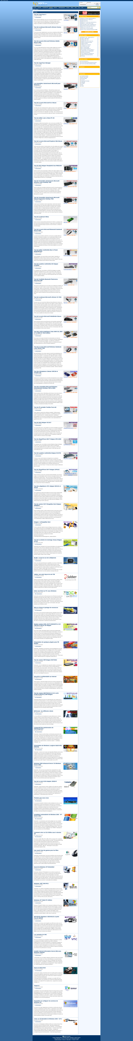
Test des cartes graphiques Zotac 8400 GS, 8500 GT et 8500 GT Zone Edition (48, 332)
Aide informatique (84, 78)
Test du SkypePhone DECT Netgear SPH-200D (47, 439)
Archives (79, 1037)
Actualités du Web (89, 31)
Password (88, 2)
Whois (82, 84)
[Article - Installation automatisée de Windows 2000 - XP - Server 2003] (70, 821)
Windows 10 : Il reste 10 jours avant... (87, 23)
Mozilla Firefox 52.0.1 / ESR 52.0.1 (87, 19)
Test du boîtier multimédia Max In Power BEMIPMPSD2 (46, 250)
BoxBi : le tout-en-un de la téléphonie (45, 558)
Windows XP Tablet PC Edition (43, 900)
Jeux (79, 7)
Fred (36, 695)
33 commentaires (38, 679)
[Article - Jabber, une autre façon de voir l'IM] (70, 580)
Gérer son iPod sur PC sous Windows (45, 591)
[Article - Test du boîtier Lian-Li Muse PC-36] (70, 124)
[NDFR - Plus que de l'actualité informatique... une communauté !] (66, 4)
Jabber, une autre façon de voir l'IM (44, 574)
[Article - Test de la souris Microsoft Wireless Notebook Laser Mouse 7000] (70, 353)
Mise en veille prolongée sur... (86, 48)
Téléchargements (62, 7)
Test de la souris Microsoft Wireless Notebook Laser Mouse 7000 (47, 347)
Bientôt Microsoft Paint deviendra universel (88, 25)
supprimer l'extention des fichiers (86, 42)
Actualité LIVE (45, 7)
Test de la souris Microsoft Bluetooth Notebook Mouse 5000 (48, 230)
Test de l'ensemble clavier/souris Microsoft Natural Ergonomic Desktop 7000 (46, 198)
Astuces (55, 7)
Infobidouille (83, 82)
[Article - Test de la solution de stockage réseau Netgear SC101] (70, 546)
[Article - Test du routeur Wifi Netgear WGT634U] (70, 666)
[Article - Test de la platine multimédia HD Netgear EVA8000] (70, 270)
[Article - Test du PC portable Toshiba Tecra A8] (70, 413)
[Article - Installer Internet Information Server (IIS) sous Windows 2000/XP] (70, 957)
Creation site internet (58, 1039)
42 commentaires (38, 697)
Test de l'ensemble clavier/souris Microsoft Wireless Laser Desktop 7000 (46, 181)
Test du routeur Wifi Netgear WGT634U (45, 660)
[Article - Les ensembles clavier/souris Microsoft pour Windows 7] (70, 89)
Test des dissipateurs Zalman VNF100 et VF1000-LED (46, 372)
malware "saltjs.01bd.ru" (85, 38)
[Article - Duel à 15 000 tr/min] (70, 974)
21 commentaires (38, 713)
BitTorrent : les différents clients (43, 711)
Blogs (72, 7)
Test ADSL (83, 83)
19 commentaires (38, 800)
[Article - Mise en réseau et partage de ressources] (70, 614)
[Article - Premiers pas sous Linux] (70, 804)
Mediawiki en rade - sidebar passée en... (88, 37)
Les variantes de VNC (40, 934)
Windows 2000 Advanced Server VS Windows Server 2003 (47, 764)
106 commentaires (38, 593)
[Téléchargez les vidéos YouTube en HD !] (89, 14)
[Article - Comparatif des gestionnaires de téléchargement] (70, 734)
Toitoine (36, 677)
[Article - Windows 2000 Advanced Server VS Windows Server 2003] (70, 769)
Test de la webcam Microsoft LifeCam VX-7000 (47, 297)
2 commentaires (38, 351)
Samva (36, 232)
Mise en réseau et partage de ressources (46, 607)
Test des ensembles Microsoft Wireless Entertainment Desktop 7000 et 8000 (45, 387)
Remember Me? (83, 4)
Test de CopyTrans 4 (40, 14)
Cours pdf (82, 79)
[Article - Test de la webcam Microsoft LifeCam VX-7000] (70, 303)
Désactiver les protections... (86, 52)
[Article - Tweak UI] (70, 992)
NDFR (34, 9)
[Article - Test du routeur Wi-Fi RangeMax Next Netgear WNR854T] (70, 510)
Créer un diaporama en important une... (87, 53)
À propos (54, 1037)
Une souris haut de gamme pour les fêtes (46, 850)
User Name (81, 2)
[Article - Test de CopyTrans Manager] (70, 69)
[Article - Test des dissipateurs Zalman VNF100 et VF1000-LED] (70, 377)
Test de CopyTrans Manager (42, 63)
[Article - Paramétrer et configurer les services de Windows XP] (70, 1007)
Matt (36, 15)
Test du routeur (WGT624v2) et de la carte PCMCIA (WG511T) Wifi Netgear (46, 693)
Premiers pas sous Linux (41, 798)
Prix (82, 7)
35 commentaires (38, 836)
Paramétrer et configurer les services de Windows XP (46, 1001)
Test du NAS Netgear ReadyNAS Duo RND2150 (48, 165)
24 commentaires (38, 853)
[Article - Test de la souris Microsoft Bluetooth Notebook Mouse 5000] (70, 235)
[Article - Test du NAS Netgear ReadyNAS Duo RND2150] (70, 172)
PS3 (74, 1039)
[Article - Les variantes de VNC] (70, 941)
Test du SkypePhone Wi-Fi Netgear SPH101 (47, 469)
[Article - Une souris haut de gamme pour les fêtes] (70, 856)
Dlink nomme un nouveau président (87, 28)
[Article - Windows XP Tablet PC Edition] (70, 906)
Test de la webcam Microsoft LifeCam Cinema (47, 27)
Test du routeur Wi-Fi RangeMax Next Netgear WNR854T (47, 504)
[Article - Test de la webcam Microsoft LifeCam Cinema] (70, 33)
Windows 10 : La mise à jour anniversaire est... (89, 22)
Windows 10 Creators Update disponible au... (88, 18)
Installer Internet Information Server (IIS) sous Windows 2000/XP (47, 951)
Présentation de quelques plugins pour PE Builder (46, 642)
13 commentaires (38, 970)
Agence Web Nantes (84, 77)
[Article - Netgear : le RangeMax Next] (70, 528)
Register (97, 4)
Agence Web (68, 1039)
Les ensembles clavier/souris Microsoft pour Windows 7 (47, 84)
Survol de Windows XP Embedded (44, 867)
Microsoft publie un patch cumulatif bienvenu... (89, 24)
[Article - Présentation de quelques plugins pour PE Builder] (70, 648)
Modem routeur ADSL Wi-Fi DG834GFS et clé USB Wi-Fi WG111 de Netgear (47, 624)
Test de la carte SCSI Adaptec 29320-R (45, 781)
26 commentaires (38, 544)
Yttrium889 (37, 575)
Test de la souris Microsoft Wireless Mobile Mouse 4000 (47, 41)
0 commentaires (38, 17)
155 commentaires (38, 749)
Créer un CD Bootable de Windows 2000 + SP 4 (48, 1019)
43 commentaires (38, 610)
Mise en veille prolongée (85, 47)
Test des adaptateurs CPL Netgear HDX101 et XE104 (47, 486)
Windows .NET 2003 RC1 (41, 883)
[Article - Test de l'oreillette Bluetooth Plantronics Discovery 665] (70, 285)
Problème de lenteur (84, 43)
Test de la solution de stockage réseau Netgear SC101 (48, 540)
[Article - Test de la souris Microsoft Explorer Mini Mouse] (70, 147)
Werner (36, 644)
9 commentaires (38, 233)
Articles (50, 7)
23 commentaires (38, 577)
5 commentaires (38, 45)
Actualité (39, 7)
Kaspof (36, 730)
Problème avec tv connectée (86, 44)
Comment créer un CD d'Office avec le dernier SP (47, 833)
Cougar (36, 454)
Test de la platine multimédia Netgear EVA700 (47, 453)
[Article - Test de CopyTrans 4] (70, 21)
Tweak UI (36, 985)
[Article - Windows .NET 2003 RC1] (70, 890)
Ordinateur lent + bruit (84, 39)
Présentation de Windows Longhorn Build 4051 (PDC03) (48, 746)
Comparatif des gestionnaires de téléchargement (43, 728)
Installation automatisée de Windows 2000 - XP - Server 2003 (48, 815)
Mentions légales (59, 1037)
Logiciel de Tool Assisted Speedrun (87, 54)
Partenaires (72, 1037)
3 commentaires (38, 410)
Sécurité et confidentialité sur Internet (45, 676)
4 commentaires (38, 185)
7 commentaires (38, 767)
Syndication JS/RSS (65, 1037)
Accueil (34, 7)
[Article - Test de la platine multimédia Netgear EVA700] (70, 459)
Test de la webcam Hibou (41, 216)
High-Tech (64, 1039)
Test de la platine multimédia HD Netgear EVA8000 (46, 264)
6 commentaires (38, 300)
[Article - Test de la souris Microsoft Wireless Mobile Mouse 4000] (70, 47)
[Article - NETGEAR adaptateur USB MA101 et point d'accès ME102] (70, 923)
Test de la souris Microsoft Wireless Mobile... (88, 63)
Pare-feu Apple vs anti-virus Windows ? (87, 49)
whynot (36, 592)
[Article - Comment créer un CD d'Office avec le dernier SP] (70, 838)
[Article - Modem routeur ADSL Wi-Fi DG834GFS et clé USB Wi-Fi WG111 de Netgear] (70, 630)
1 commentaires (38, 442)
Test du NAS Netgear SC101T (42, 422)
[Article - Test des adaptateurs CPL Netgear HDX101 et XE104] (70, 492)
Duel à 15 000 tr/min (40, 967)
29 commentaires (38, 628)
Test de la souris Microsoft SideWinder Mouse (47, 316)
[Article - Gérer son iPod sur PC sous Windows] (70, 597)
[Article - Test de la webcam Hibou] (70, 223)
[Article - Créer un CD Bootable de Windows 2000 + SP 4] (70, 1025)
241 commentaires (38, 818)
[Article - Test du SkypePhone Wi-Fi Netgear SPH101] (70, 476)
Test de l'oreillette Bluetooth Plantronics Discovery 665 (46, 280)
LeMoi (36, 200)
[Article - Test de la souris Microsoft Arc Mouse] (70, 109)
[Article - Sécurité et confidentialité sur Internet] (70, 683)
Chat (76, 7)
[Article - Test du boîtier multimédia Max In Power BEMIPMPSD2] (70, 256)
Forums (67, 7)
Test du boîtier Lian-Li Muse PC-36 (44, 118)
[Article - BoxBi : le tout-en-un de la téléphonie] (70, 564)
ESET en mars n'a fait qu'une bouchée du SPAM (89, 29)
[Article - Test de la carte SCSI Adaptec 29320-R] (70, 787)
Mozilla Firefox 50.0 (84, 20)
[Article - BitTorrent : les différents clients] (70, 717)
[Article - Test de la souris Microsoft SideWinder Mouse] (70, 322)
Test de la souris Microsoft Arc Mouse (45, 102)
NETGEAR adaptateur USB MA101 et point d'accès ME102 (46, 917)
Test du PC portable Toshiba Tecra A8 (45, 407)
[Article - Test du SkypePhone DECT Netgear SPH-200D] (70, 445)
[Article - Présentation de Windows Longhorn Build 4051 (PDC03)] (70, 752)
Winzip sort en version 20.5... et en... (87, 27)
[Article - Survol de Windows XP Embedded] (70, 873)
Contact (75, 1037)
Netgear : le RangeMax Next (42, 522)
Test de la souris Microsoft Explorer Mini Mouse (48, 141)
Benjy (36, 523)
